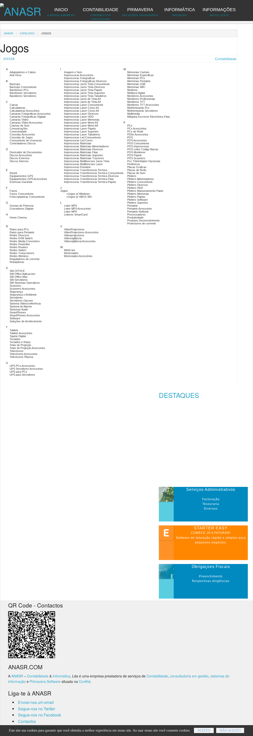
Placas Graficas (137, 167)
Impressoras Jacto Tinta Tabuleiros (85, 95)
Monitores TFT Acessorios (143, 104)
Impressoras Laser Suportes (81, 131)
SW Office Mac (19, 276)
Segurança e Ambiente (23, 294)
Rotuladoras (17, 261)
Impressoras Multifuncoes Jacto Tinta (86, 161)
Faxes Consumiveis (22, 193)
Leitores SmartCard (75, 214)
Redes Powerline (20, 244)
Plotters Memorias (138, 193)
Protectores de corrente (141, 223)
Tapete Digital (18, 336)
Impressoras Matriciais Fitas (81, 152)
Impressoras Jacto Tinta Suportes (84, 92)
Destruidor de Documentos (26, 152)
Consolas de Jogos (21, 137)
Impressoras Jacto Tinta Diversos (84, 87)
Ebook (13, 173)
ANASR (8, 33)
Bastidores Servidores (23, 95)
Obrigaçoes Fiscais (211, 566)
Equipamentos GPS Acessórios (28, 178)
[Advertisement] (206, 444)
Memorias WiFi (136, 87)
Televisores (16, 350)
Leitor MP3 (70, 205)
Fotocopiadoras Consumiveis (27, 196)
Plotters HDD (135, 187)
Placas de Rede (136, 170)
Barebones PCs (19, 89)
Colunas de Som (19, 125)
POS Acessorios (137, 140)
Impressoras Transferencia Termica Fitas (89, 178)
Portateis (132, 205)
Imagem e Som (73, 72)
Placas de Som (136, 173)
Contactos (27, 721)
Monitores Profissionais (141, 98)
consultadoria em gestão (189, 675)
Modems (132, 89)
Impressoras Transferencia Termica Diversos (91, 175)
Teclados (15, 339)
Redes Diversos (19, 235)
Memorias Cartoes (138, 72)
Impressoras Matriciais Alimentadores (86, 146)
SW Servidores (19, 279)
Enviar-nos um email (36, 702)
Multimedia (133, 113)
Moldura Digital (136, 92)
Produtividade (135, 217)
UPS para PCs (18, 371)
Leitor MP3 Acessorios (77, 208)
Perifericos (133, 164)
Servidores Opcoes (21, 300)
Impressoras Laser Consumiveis (83, 104)
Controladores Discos (23, 143)
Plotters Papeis (136, 196)
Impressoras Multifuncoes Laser (83, 164)
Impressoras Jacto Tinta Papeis (83, 89)
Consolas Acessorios (22, 134)
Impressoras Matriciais (77, 143)
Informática (61, 675)
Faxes (13, 190)
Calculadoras (17, 107)
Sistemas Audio (19, 309)
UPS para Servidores (22, 374)
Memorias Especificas (140, 75)
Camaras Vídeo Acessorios (26, 122)
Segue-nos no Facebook (39, 715)
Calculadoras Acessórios (25, 110)
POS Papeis (134, 155)
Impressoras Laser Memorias (82, 119)
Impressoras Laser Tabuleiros (82, 134)
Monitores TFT (136, 101)
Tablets (14, 330)
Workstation (71, 253)
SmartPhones (18, 312)
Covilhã (84, 681)
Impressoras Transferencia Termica (85, 170)
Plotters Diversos (137, 184)
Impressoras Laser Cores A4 (81, 110)
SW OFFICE (17, 270)
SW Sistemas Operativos (25, 282)
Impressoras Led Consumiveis (82, 137)
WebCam (69, 250)
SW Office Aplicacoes (22, 273)
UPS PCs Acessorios (22, 365)
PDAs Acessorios (137, 134)
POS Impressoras (138, 146)
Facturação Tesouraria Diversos (211, 504)
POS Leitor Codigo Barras (142, 149)
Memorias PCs (136, 78)
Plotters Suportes (137, 202)
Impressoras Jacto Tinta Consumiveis (87, 84)
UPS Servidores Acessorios (26, 368)
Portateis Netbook (138, 211)
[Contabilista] (20, 8)
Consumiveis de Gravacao (26, 140)
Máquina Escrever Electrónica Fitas (148, 116)
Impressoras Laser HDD (79, 116)
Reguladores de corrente (25, 259)
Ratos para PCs (19, 229)
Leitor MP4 (70, 211)
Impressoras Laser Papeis (80, 128)
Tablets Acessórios (21, 333)
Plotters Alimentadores (140, 178)
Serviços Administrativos (210, 489)
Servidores (16, 297)
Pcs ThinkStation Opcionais (143, 161)
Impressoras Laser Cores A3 (81, 107)
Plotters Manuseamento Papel (145, 190)
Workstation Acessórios (78, 256)
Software (15, 318)
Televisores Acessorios (24, 353)
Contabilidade (37, 675)
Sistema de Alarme (21, 306)
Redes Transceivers (22, 253)
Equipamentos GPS (21, 175)
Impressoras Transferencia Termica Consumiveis (94, 173)
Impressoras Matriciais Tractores (84, 158)
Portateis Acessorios (139, 208)
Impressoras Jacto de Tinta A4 (82, 101)
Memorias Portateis (138, 81)
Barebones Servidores (23, 92)
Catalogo (27, 33)
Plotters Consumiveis (140, 181)
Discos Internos (19, 161)
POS (130, 137)
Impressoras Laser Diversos (81, 113)
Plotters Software (137, 199)
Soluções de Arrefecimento (26, 321)
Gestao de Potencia (21, 205)
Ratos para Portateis (22, 232)
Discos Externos (20, 158)
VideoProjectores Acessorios (81, 232)
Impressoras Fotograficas (79, 78)
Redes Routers (19, 247)
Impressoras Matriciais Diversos (83, 149)
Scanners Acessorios (22, 288)
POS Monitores (136, 152)
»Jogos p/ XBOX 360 (79, 196)
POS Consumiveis (138, 143)
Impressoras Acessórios (78, 75)
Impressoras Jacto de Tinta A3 (82, 98)
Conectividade (18, 131)
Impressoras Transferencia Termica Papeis (90, 181)
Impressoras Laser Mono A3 (81, 122)
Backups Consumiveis (23, 87)
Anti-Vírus (15, 75)
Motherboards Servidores (142, 110)
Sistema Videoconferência (25, 303)
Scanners (15, 285)
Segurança (16, 291)
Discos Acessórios (21, 155)
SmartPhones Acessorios (25, 315)
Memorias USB (136, 84)
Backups (15, 84)
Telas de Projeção (20, 345)
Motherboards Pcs (138, 107)
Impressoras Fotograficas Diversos (85, 81)
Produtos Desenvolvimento (143, 220)
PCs (129, 125)
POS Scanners (136, 158)
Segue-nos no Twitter (36, 709)
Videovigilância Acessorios (80, 241)
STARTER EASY (211, 528)
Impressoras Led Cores (78, 140)
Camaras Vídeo (19, 119)
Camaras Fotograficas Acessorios (30, 113)
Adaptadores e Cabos (23, 72)
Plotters (131, 175)
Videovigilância (73, 238)
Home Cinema (18, 217)
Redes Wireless (19, 256)
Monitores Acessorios (140, 95)
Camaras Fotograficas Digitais (28, 116)
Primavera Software (45, 681)
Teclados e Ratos (20, 342)
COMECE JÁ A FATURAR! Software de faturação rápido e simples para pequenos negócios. (211, 537)
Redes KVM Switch (21, 238)
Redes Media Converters (25, 241)
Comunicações (19, 128)
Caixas (14, 104)
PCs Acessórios (137, 128)
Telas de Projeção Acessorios (27, 347)
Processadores (136, 214)
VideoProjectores (74, 229)
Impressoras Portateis (77, 167)
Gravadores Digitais (22, 208)
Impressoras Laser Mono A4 (81, 125)
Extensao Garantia (21, 181)
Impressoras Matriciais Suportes (83, 155)
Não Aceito (230, 730)
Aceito (203, 730)
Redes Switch (18, 250)
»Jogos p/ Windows (78, 193)
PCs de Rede (135, 131)
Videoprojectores (74, 235)
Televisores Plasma (21, 356)
